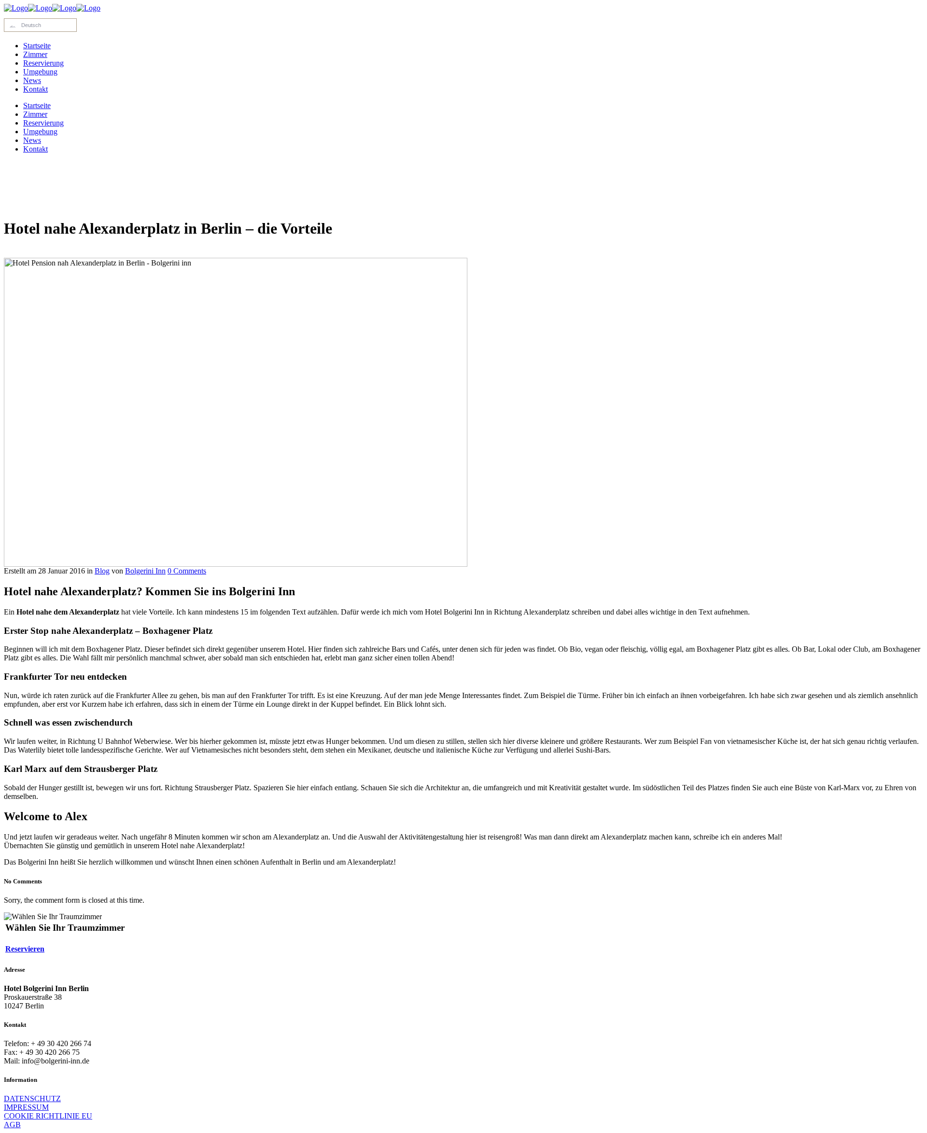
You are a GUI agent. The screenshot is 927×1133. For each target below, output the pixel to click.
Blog (102, 571)
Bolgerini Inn (145, 571)
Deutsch (29, 25)
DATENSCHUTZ (32, 1098)
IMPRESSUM (26, 1107)
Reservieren (24, 949)
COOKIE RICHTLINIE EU (48, 1116)
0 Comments (187, 571)
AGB (12, 1124)
